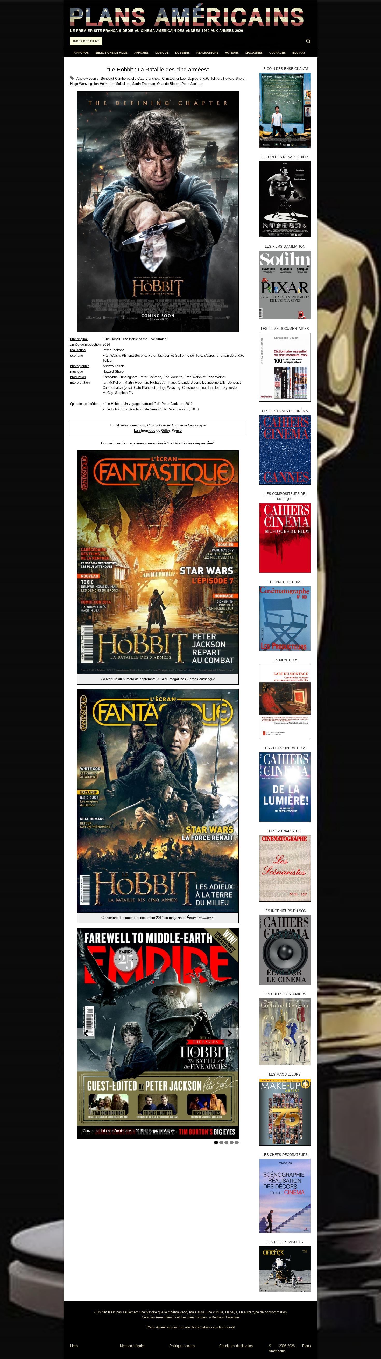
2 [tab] (221, 1142)
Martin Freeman (143, 84)
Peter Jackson (192, 84)
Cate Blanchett (148, 79)
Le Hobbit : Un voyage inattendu (130, 404)
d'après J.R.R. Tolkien (204, 79)
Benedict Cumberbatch (118, 79)
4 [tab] (232, 1142)
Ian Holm (101, 84)
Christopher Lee (174, 79)
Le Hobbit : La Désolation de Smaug (133, 409)
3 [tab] (226, 1142)
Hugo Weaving (81, 84)
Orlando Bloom (168, 84)
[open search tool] (308, 41)
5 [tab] (237, 1142)
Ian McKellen (119, 84)
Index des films (86, 41)
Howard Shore (233, 79)
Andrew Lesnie (87, 79)
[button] (86, 1033)
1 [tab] (216, 1142)
